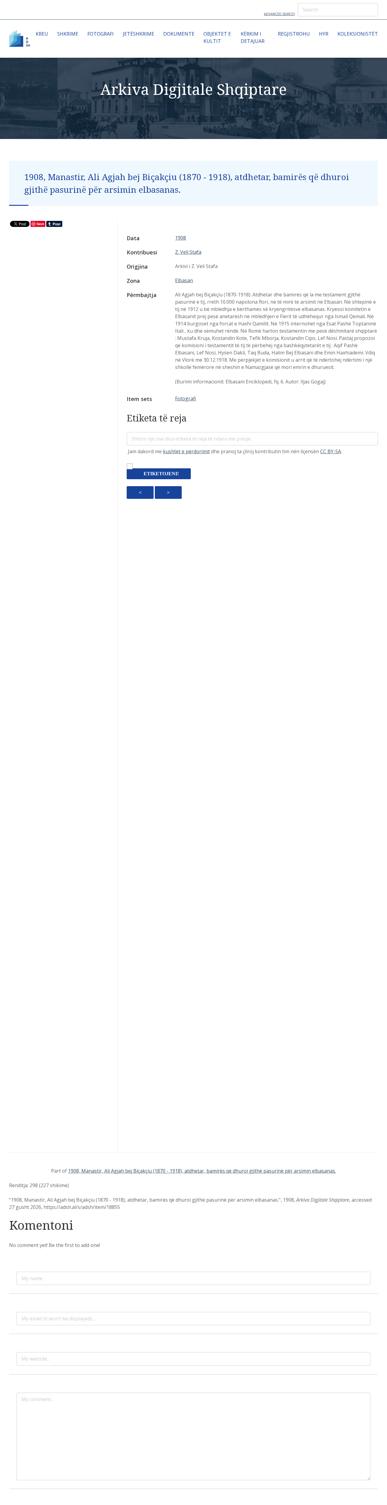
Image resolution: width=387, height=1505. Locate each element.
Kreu (42, 34)
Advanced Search (279, 13)
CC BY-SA (330, 451)
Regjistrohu (294, 34)
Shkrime (67, 34)
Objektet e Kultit (217, 37)
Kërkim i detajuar (253, 37)
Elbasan (184, 280)
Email (23, 1309)
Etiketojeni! (161, 473)
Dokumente (178, 34)
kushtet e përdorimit (186, 451)
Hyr (323, 34)
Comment (28, 1390)
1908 (180, 237)
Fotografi (100, 34)
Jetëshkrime (138, 34)
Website (26, 1349)
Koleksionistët (357, 34)
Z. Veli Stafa (188, 252)
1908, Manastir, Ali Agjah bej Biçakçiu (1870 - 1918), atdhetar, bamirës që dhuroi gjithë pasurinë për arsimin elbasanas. (202, 1171)
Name (23, 1269)
